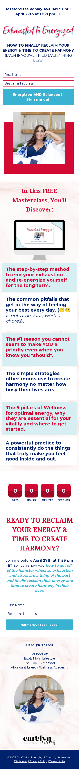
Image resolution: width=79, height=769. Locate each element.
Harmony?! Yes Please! (39, 625)
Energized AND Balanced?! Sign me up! (38, 97)
